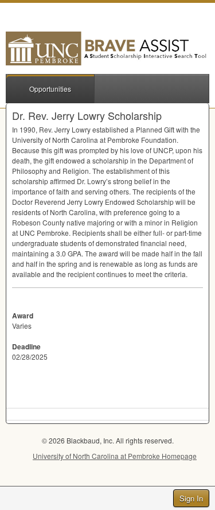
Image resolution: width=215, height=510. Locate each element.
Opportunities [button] (50, 89)
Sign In (191, 498)
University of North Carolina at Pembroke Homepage (115, 456)
